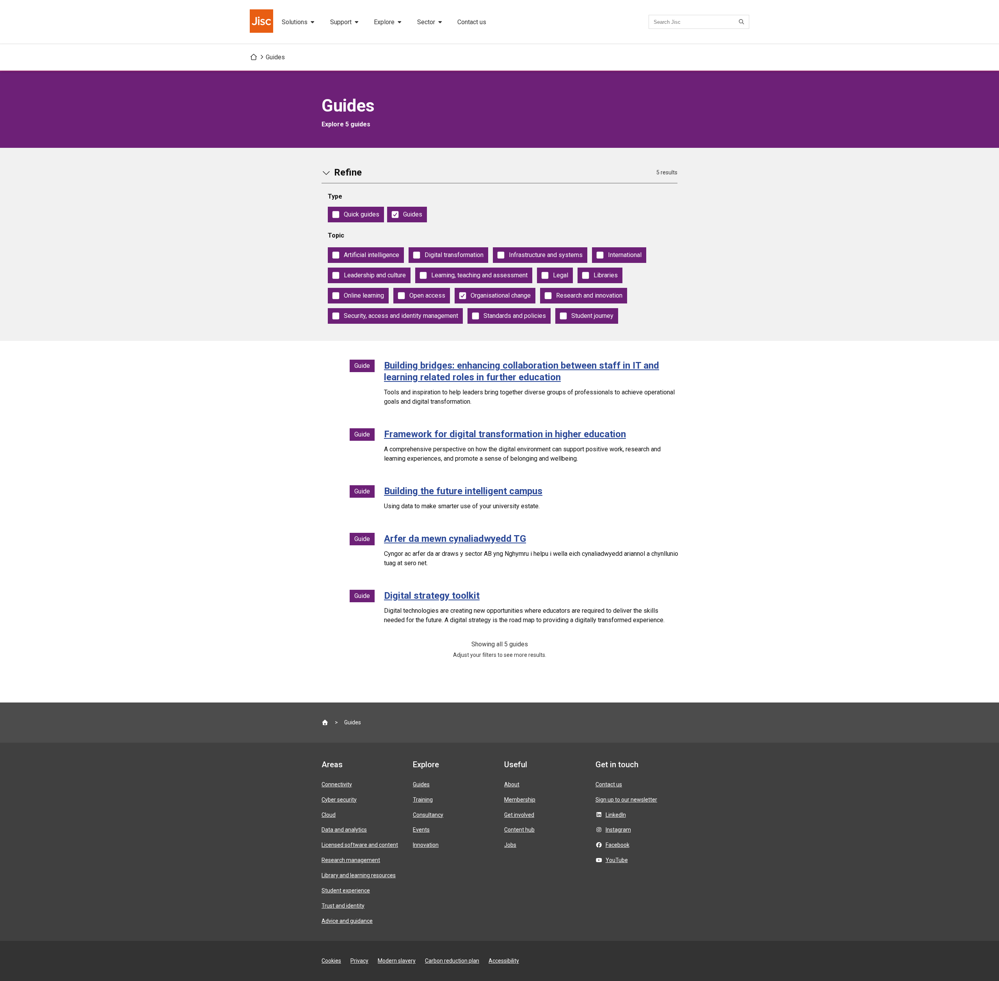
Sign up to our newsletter (626, 800)
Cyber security (339, 800)
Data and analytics (344, 830)
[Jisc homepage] (262, 21)
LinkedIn (616, 815)
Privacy (359, 961)
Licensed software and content (360, 845)
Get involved (519, 815)
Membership (519, 800)
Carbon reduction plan (452, 961)
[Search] (742, 21)
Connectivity (337, 784)
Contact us (471, 22)
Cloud (329, 815)
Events (421, 830)
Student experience (346, 890)
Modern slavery (397, 961)
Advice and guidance (347, 921)
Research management (351, 860)
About (511, 784)
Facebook (617, 845)
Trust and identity (343, 906)
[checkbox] (356, 214)
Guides (275, 57)
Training (423, 800)
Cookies (331, 961)
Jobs (510, 845)
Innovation (426, 845)
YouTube (617, 860)
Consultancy (428, 815)
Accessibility (504, 961)
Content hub (519, 830)
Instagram (618, 830)
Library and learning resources (359, 875)
